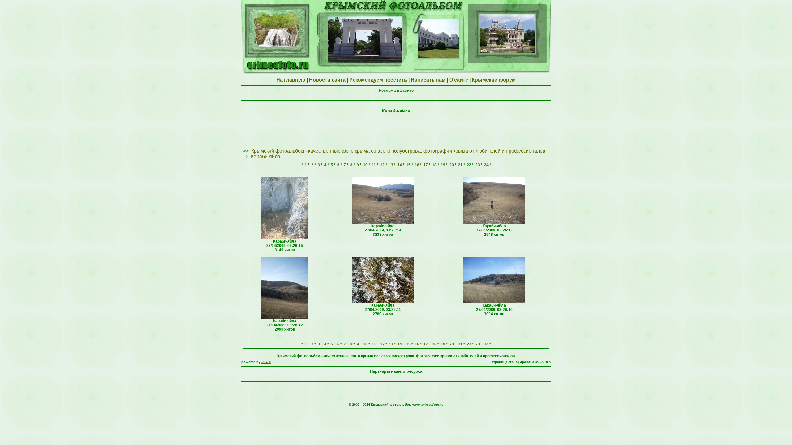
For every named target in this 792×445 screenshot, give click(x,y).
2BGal (266, 362)
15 (408, 165)
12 (382, 165)
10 (365, 165)
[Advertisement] (396, 132)
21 (460, 165)
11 (374, 165)
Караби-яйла (265, 156)
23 (478, 165)
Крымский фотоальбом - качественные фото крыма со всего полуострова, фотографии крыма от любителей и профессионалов (398, 151)
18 (434, 165)
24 (486, 165)
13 (391, 165)
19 (443, 165)
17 (426, 165)
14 (400, 165)
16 (417, 165)
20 (452, 165)
